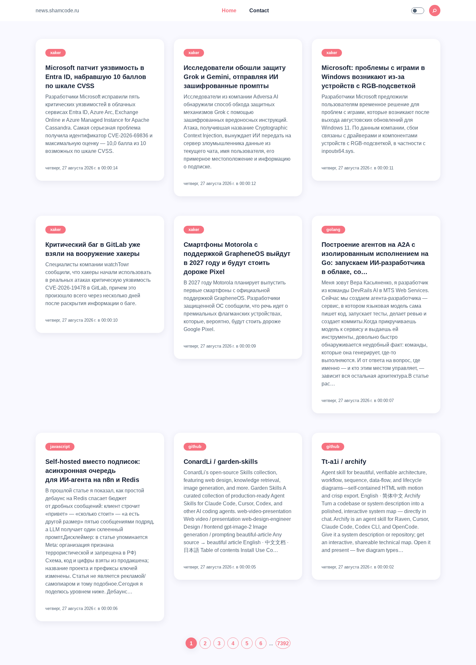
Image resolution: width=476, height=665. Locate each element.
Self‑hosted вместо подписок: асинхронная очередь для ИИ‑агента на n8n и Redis (92, 470)
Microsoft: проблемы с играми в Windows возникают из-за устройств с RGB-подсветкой (373, 76)
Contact (259, 10)
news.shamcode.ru (57, 10)
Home (229, 10)
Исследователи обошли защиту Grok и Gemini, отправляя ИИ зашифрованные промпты (235, 76)
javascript (60, 446)
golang (333, 229)
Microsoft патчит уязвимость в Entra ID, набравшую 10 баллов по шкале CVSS (95, 76)
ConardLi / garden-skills (221, 461)
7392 (283, 643)
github (194, 446)
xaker (55, 52)
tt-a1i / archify (344, 461)
